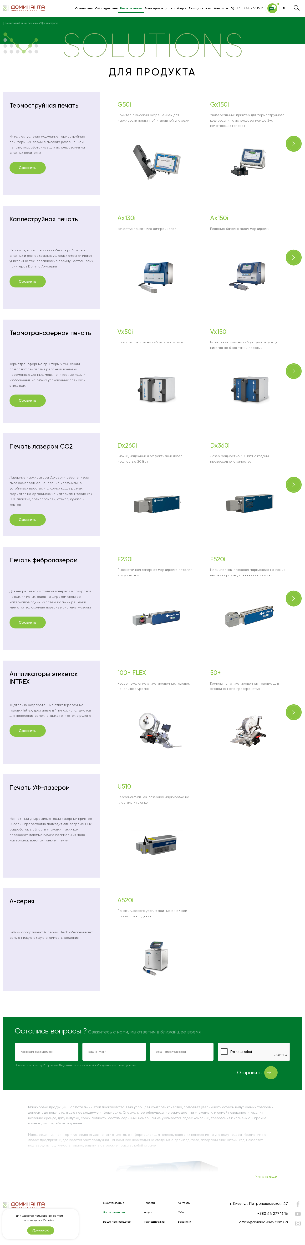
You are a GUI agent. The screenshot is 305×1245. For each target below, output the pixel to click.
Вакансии (184, 1221)
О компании (83, 8)
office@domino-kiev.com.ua (263, 1222)
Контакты (221, 8)
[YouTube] (298, 1214)
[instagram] (298, 1223)
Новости (149, 1203)
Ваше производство (159, 8)
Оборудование (106, 8)
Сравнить (27, 167)
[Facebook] (298, 1205)
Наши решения (131, 8)
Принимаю (40, 1230)
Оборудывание (113, 1203)
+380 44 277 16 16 (272, 1213)
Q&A (181, 1212)
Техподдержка (200, 8)
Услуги (181, 8)
